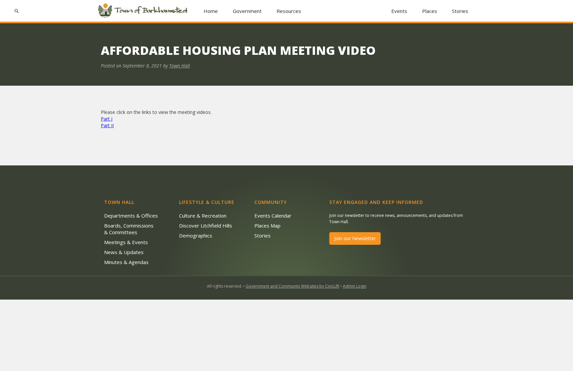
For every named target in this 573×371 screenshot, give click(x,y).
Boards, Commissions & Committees (129, 228)
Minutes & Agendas (126, 262)
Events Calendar (272, 215)
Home (211, 11)
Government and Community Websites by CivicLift (292, 286)
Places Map (267, 225)
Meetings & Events (126, 242)
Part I (106, 119)
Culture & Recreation (202, 215)
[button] (247, 11)
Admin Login (354, 286)
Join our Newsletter (355, 238)
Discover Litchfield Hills (205, 225)
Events (399, 11)
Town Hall (179, 65)
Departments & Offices (131, 215)
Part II (107, 125)
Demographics (195, 235)
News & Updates (124, 252)
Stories (460, 11)
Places (429, 11)
